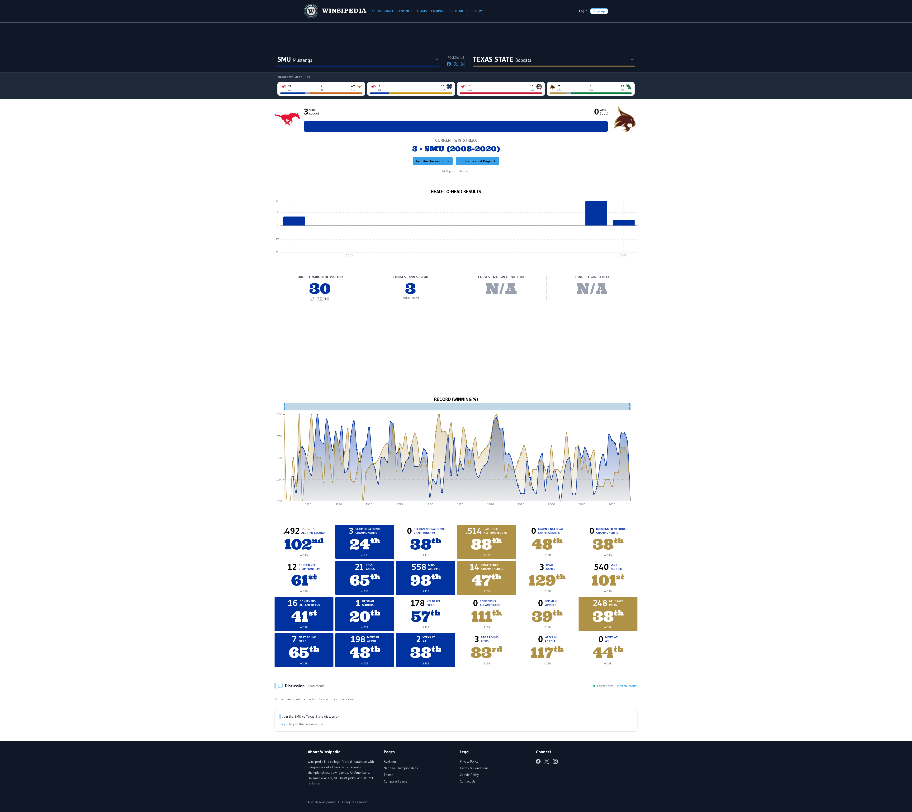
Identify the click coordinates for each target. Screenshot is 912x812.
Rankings (390, 761)
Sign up (599, 11)
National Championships (401, 768)
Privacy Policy (469, 761)
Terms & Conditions (474, 768)
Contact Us (467, 781)
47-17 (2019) (319, 299)
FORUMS (477, 11)
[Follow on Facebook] (449, 64)
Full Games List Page (475, 161)
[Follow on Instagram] (463, 64)
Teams (388, 775)
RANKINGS (405, 11)
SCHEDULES (458, 11)
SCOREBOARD (382, 11)
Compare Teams (395, 781)
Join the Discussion (430, 161)
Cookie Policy (469, 775)
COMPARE (438, 11)
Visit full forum (627, 686)
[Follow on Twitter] (456, 64)
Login (583, 11)
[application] (456, 229)
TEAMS (421, 11)
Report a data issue (458, 171)
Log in (284, 724)
